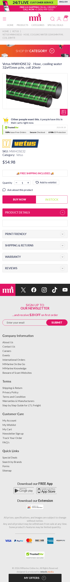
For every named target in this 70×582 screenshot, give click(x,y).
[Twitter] (20, 290)
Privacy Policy (10, 392)
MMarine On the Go (13, 364)
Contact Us (8, 346)
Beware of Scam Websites (17, 372)
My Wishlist (9, 424)
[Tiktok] (52, 290)
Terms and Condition (14, 396)
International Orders (13, 359)
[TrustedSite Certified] (35, 555)
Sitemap (7, 470)
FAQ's (5, 442)
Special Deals (9, 457)
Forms (5, 466)
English (63, 2)
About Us (7, 342)
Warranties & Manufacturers (18, 400)
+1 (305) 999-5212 (44, 9)
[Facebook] (31, 290)
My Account (9, 420)
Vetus (19, 155)
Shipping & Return (12, 387)
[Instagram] (41, 290)
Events (6, 355)
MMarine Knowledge (14, 368)
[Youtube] (62, 290)
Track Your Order (12, 437)
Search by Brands (12, 461)
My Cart (7, 429)
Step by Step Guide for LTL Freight (21, 405)
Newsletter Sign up (13, 433)
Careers (6, 350)
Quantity (7, 182)
